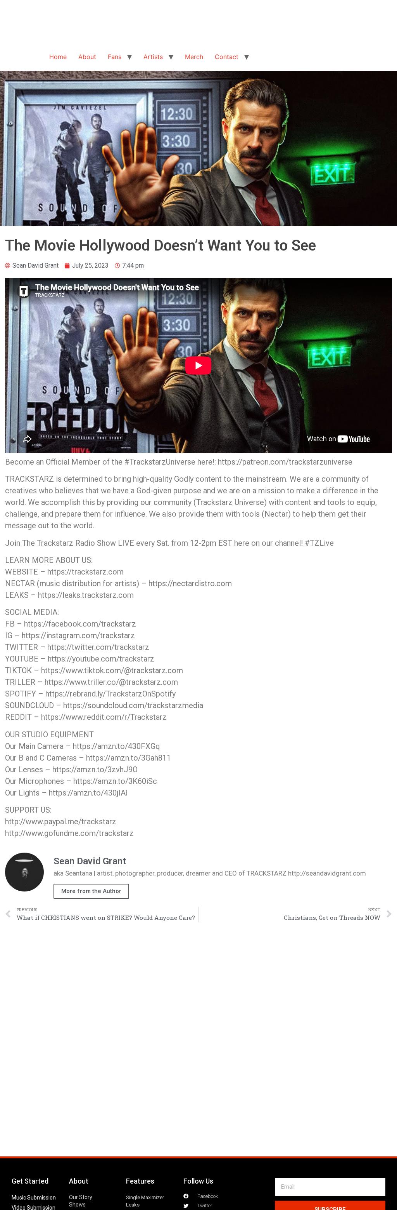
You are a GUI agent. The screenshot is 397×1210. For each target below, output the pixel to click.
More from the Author (91, 891)
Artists (153, 57)
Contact (226, 57)
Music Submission (34, 1197)
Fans (114, 57)
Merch (194, 57)
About (87, 57)
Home (58, 57)
